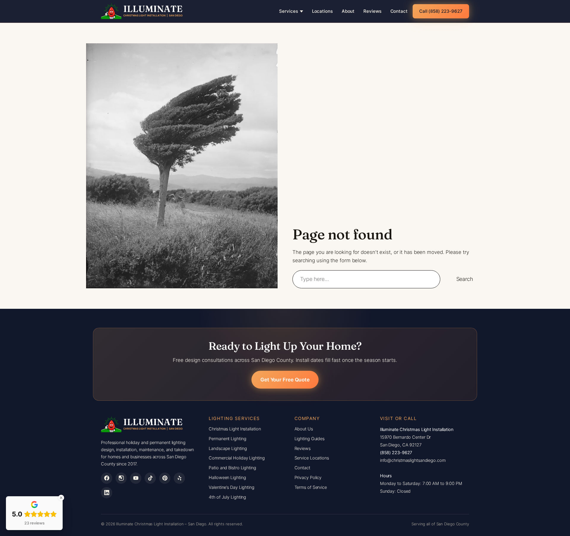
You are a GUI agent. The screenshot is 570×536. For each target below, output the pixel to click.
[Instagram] (121, 478)
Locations (322, 11)
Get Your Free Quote (285, 380)
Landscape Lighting (228, 448)
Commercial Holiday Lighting (237, 458)
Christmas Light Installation (235, 429)
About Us (303, 429)
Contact (399, 11)
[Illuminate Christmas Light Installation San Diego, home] (142, 11)
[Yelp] (179, 478)
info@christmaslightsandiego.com (413, 460)
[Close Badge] (61, 498)
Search (464, 279)
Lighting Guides (309, 438)
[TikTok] (150, 478)
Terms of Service (310, 487)
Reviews (372, 11)
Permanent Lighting (227, 438)
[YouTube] (135, 478)
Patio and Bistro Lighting (232, 467)
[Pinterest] (164, 478)
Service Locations (311, 458)
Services (288, 11)
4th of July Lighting (227, 497)
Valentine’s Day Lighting (231, 487)
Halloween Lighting (227, 477)
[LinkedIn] (106, 492)
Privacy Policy (308, 477)
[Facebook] (106, 478)
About (348, 11)
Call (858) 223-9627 (441, 11)
